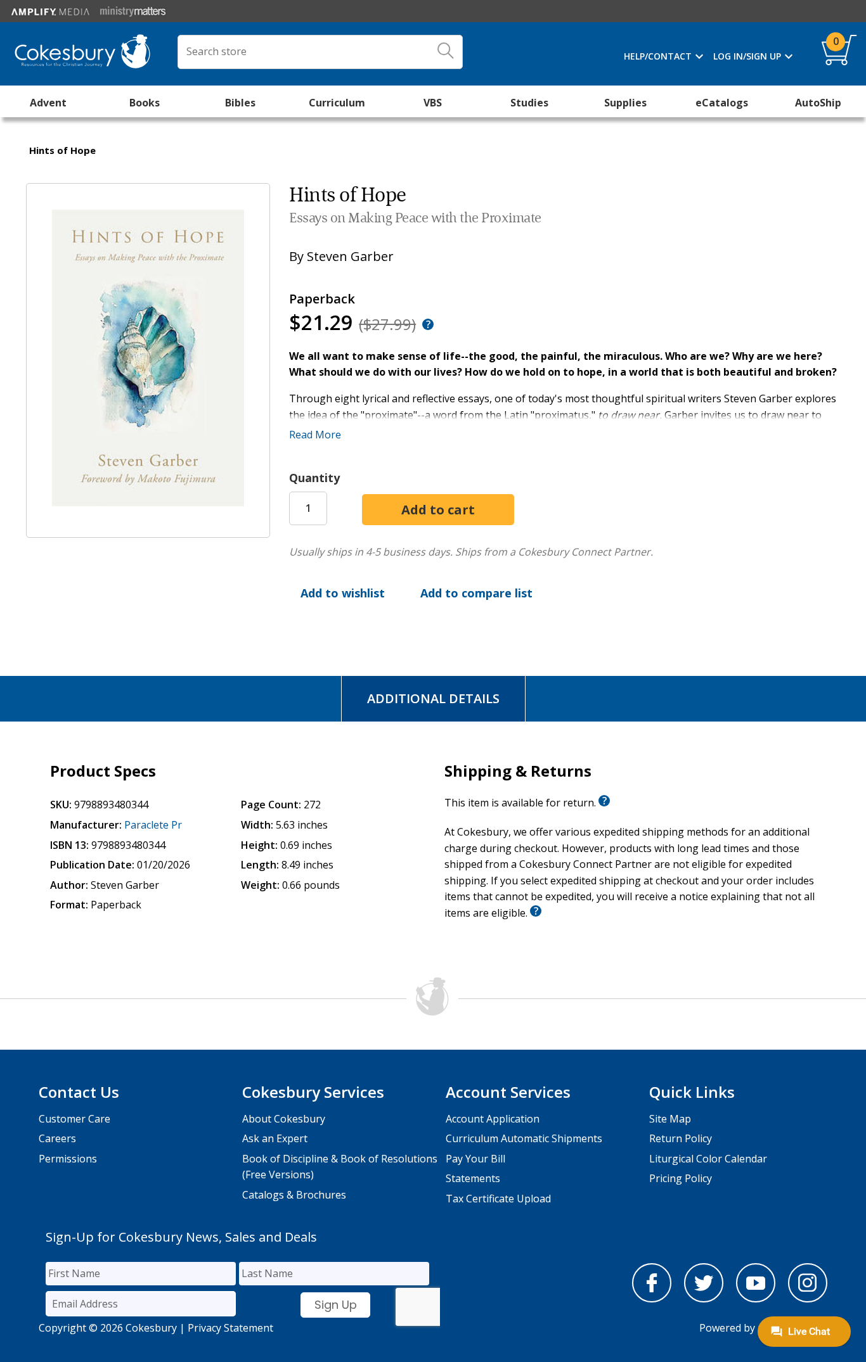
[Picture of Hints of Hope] (148, 528)
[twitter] (703, 1299)
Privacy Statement (230, 1328)
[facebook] (651, 1299)
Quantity (314, 477)
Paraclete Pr (153, 825)
